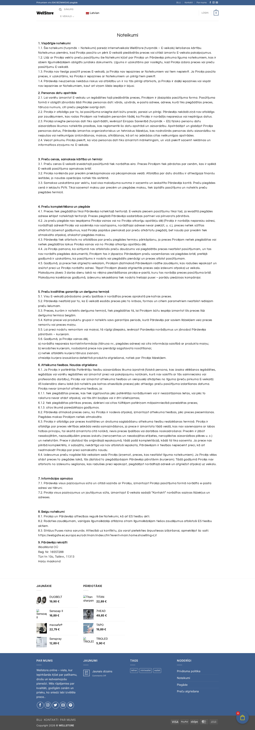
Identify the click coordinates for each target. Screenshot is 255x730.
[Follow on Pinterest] (70, 705)
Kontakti (189, 3)
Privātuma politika (188, 671)
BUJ (178, 3)
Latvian (94, 13)
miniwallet (146, 670)
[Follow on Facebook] (210, 2)
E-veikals (66, 16)
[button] (205, 13)
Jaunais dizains (102, 671)
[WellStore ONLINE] (45, 13)
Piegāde (182, 684)
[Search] (60, 9)
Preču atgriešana (188, 691)
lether (134, 670)
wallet (157, 670)
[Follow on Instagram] (213, 2)
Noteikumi (183, 678)
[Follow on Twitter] (55, 705)
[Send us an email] (217, 2)
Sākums (68, 9)
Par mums (202, 3)
